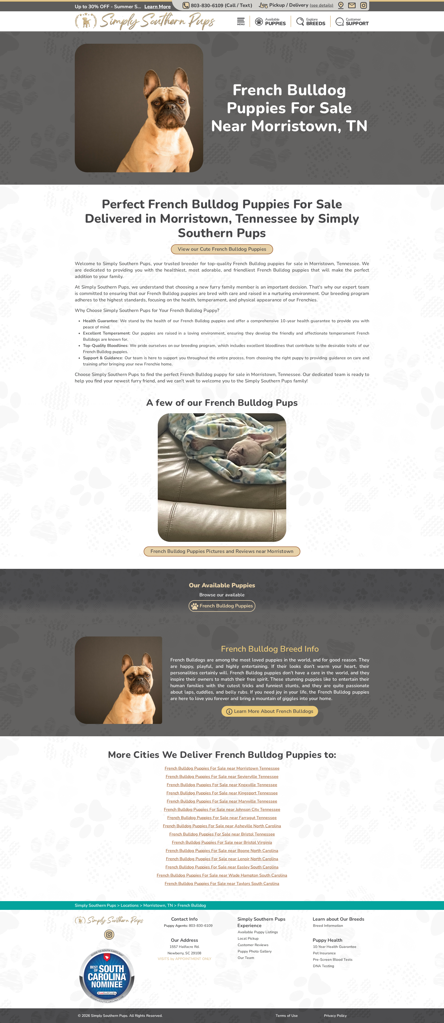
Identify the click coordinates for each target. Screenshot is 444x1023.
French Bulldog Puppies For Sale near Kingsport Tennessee (222, 793)
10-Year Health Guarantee (334, 946)
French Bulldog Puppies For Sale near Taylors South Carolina (222, 883)
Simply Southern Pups (95, 905)
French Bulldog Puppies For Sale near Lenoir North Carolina (222, 859)
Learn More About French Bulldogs (273, 711)
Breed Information (328, 925)
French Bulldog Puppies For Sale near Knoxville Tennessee (222, 785)
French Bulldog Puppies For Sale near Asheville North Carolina (222, 826)
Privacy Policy (335, 1015)
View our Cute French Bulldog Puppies (222, 249)
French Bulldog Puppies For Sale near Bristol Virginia (222, 842)
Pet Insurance (324, 953)
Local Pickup (248, 938)
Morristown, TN (158, 905)
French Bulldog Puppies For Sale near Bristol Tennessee (222, 834)
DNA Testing (323, 966)
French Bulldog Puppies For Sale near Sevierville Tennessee (222, 776)
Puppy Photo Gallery (255, 951)
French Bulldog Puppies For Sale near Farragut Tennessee (222, 818)
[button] (218, 5)
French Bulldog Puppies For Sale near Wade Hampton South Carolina (222, 875)
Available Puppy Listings (258, 932)
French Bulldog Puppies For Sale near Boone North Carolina (222, 851)
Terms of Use (287, 1015)
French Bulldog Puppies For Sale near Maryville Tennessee (222, 801)
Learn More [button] (157, 6)
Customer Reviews (253, 945)
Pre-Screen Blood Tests (333, 959)
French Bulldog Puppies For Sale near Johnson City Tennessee (222, 809)
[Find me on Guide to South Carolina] (107, 976)
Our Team (246, 957)
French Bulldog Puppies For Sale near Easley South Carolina (222, 867)
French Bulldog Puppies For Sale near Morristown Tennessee (222, 768)
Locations (130, 905)
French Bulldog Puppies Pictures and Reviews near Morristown (222, 551)
